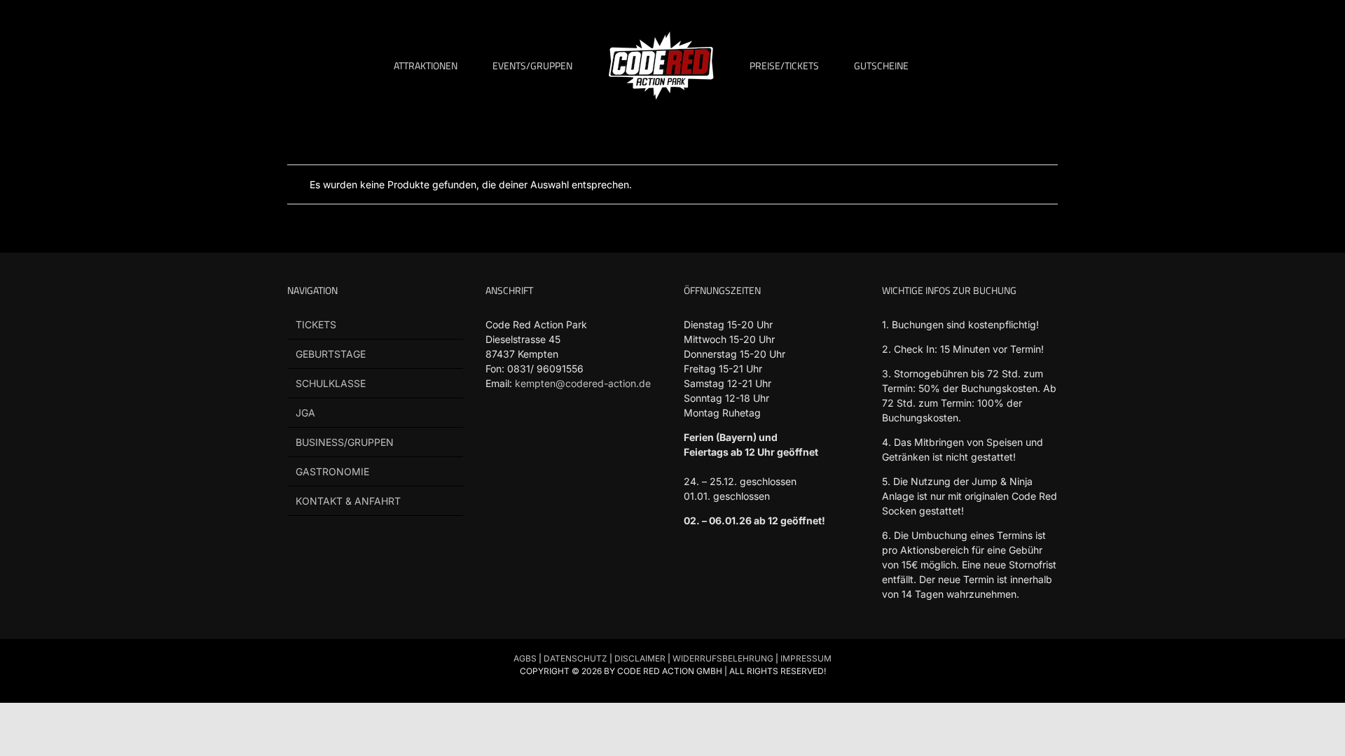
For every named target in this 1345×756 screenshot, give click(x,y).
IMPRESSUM (806, 658)
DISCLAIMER (639, 658)
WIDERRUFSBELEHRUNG (722, 658)
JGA (305, 413)
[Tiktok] (520, 436)
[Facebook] (493, 436)
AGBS (525, 658)
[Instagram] (573, 436)
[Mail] (600, 436)
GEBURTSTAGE (331, 354)
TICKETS (316, 324)
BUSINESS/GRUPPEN (345, 442)
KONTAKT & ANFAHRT (348, 501)
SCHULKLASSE (331, 383)
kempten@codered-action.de (583, 383)
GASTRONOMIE (332, 471)
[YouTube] (547, 436)
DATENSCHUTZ (575, 658)
